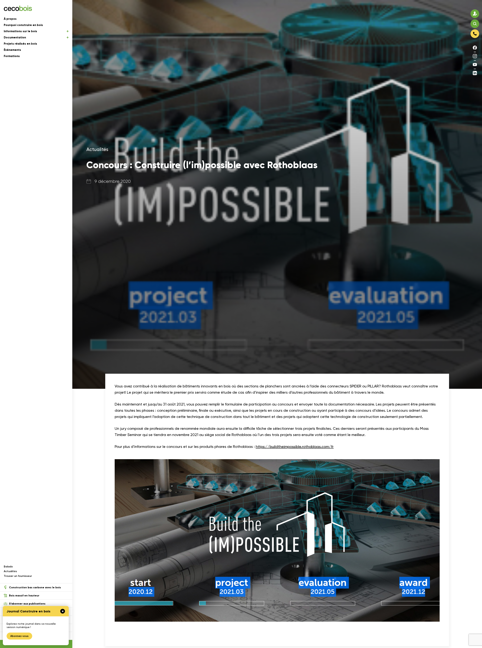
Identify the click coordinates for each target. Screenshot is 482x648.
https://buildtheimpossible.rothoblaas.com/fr (295, 446)
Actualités (10, 571)
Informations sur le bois (20, 31)
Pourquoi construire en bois (23, 25)
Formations (12, 56)
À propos (10, 19)
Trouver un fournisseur (18, 576)
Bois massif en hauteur (24, 595)
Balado (8, 566)
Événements (12, 50)
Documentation (15, 37)
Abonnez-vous (19, 636)
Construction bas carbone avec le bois (35, 587)
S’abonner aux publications (27, 603)
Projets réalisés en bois (20, 43)
